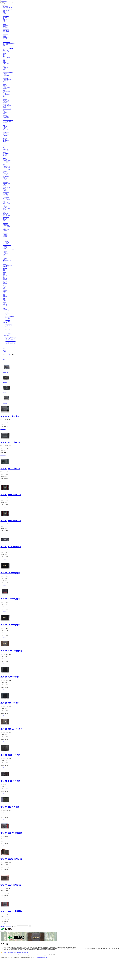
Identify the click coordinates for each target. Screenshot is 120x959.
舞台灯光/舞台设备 (10, 316)
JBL (4, 145)
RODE (4, 221)
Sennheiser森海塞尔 (7, 226)
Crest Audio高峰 (6, 65)
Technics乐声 (5, 251)
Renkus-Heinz (6, 217)
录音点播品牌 (9, 334)
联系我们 (5, 351)
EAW (4, 111)
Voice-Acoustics (6, 257)
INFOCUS (5, 141)
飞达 (4, 299)
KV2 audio (5, 154)
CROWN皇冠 (6, 63)
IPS (3, 142)
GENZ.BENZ (6, 130)
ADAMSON (5, 14)
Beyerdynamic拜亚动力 (8, 48)
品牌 (10, 354)
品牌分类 (5, 322)
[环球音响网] (3, 1)
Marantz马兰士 (6, 171)
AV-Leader (5, 38)
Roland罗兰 (5, 219)
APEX (4, 36)
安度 (4, 273)
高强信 (4, 302)
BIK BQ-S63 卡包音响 (10, 468)
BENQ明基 (5, 50)
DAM (4, 96)
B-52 (4, 55)
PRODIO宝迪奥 (6, 199)
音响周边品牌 (9, 327)
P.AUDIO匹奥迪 (6, 208)
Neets (4, 188)
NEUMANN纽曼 (6, 183)
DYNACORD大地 (7, 109)
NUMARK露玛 (6, 187)
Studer (4, 228)
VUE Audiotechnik (7, 255)
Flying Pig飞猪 (6, 122)
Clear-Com (5, 85)
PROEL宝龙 (5, 198)
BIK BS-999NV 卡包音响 (11, 911)
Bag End (4, 60)
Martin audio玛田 (6, 169)
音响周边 (8, 314)
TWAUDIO (5, 247)
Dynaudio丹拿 (6, 104)
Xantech (4, 263)
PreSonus (5, 207)
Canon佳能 (5, 67)
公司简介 (5, 952)
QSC (4, 212)
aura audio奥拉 (6, 37)
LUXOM (5, 165)
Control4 (4, 68)
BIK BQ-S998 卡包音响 (10, 520)
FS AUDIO (5, 129)
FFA (4, 128)
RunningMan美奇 (6, 215)
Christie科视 (5, 78)
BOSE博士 (5, 44)
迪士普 (4, 291)
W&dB (4, 259)
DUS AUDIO (6, 106)
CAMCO (5, 74)
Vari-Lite (4, 254)
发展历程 (10, 952)
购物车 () (2, 3)
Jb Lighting (5, 147)
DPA (4, 92)
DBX (4, 90)
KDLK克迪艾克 (6, 151)
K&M (4, 156)
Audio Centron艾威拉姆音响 (9, 43)
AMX (4, 12)
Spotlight (5, 231)
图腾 (4, 269)
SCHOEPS (5, 236)
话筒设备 (8, 313)
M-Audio (5, 178)
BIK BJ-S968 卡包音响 (10, 625)
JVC (4, 146)
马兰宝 (4, 300)
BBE (4, 59)
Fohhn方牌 (5, 127)
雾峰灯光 (5, 296)
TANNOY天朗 (6, 246)
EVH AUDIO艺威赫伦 (8, 120)
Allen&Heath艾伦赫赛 (7, 8)
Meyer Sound (5, 180)
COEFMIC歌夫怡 (6, 88)
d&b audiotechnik (6, 91)
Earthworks (5, 118)
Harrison (4, 139)
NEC (4, 184)
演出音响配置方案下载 (11, 337)
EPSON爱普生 (6, 116)
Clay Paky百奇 (6, 75)
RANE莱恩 (5, 218)
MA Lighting (5, 179)
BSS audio (5, 49)
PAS (4, 201)
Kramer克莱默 (6, 153)
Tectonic (4, 252)
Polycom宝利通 (6, 204)
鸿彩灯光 (5, 304)
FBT (4, 125)
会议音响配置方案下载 (11, 342)
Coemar (4, 76)
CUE (4, 69)
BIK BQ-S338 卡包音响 (10, 547)
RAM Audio (5, 223)
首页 (4, 308)
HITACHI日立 (6, 140)
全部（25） (5, 359)
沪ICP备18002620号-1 (42, 957)
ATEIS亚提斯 (6, 31)
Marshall (4, 177)
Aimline (4, 40)
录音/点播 (8, 321)
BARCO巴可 (6, 51)
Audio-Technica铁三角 (7, 7)
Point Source (5, 209)
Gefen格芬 (5, 136)
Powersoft (5, 206)
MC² (4, 172)
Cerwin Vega (5, 80)
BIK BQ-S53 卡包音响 (10, 442)
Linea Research (6, 168)
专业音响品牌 (9, 324)
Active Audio (5, 34)
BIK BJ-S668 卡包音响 (10, 755)
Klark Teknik (5, 155)
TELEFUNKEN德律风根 (8, 249)
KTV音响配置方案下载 (11, 338)
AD (3, 18)
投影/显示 (8, 320)
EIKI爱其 (5, 115)
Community (5, 70)
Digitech (4, 93)
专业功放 (8, 312)
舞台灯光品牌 (9, 329)
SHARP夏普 (5, 235)
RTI (4, 220)
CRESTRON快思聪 (7, 79)
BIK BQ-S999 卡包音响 (10, 494)
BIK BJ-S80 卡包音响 (9, 703)
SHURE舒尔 (5, 224)
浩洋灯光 (5, 281)
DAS (4, 95)
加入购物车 (3, 429)
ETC (4, 113)
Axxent (4, 26)
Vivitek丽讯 (5, 258)
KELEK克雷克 (6, 149)
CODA (4, 84)
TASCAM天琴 (6, 242)
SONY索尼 (5, 234)
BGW (4, 56)
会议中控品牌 (9, 331)
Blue (4, 61)
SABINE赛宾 (6, 229)
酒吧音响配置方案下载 (11, 339)
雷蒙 (4, 295)
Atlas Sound (5, 22)
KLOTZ (4, 152)
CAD (4, 66)
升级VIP (5, 349)
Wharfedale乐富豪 (7, 260)
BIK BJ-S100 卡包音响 (10, 677)
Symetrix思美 (6, 230)
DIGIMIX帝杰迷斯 (7, 105)
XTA (4, 261)
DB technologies (6, 94)
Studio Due (5, 233)
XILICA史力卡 (6, 264)
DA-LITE (5, 99)
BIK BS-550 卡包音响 (9, 807)
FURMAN (5, 126)
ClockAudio (5, 81)
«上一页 (2, 926)
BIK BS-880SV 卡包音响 (11, 859)
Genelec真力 (5, 135)
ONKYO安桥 (6, 192)
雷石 (4, 294)
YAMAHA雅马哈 (6, 266)
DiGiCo (4, 97)
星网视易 (5, 279)
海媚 (4, 282)
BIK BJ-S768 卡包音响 (10, 573)
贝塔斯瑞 (5, 290)
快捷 (4, 277)
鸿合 (4, 303)
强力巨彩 (5, 214)
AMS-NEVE (5, 19)
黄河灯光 (5, 305)
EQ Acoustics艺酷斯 (7, 121)
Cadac (4, 82)
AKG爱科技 (5, 6)
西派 (4, 288)
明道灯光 (5, 278)
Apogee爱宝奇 (6, 16)
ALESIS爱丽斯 (6, 29)
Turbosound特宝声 (7, 245)
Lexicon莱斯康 (6, 163)
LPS (4, 164)
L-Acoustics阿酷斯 (7, 160)
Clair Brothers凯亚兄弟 (8, 72)
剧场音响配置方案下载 (11, 343)
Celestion (5, 73)
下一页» (9, 926)
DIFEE (4, 107)
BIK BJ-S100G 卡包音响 (11, 651)
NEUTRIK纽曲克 (6, 190)
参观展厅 (5, 350)
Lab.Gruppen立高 (6, 161)
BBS (4, 46)
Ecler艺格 (5, 112)
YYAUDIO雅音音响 (7, 265)
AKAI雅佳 (5, 27)
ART (4, 32)
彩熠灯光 (5, 276)
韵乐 (4, 298)
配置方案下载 (6, 335)
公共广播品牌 (9, 330)
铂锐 (4, 292)
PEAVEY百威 (6, 195)
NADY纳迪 (5, 185)
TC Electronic (6, 241)
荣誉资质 (14, 952)
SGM (4, 237)
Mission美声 (5, 175)
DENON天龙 (6, 101)
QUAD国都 (5, 213)
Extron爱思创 (6, 117)
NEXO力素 (5, 182)
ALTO (4, 13)
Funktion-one (5, 123)
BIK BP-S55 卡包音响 (10, 416)
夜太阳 (4, 272)
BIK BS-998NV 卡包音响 (11, 833)
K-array (4, 158)
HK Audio (5, 138)
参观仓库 (24, 952)
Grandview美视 (6, 134)
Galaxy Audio (6, 132)
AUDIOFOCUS (6, 42)
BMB (4, 45)
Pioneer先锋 (5, 202)
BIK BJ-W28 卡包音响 (10, 599)
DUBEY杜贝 (6, 102)
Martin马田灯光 (6, 173)
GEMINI (5, 133)
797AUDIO (5, 286)
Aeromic (4, 39)
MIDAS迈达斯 (6, 176)
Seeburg (4, 240)
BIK (4, 54)
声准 (4, 270)
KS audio (5, 159)
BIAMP (4, 62)
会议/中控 (8, 318)
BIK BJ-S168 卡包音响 (10, 781)
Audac (4, 35)
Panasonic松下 (6, 197)
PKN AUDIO (6, 210)
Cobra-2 (4, 86)
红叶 (4, 285)
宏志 (4, 274)
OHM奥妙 (5, 193)
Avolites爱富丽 (6, 25)
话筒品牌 (8, 326)
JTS (4, 148)
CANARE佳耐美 (6, 87)
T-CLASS (5, 248)
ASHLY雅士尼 (6, 10)
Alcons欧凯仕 (6, 30)
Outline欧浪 (5, 194)
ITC (4, 144)
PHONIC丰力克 (6, 203)
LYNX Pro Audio (6, 167)
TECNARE (5, 253)
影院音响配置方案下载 (11, 341)
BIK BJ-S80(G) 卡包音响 (11, 729)
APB (4, 20)
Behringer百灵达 (6, 57)
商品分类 (5, 309)
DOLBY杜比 (6, 100)
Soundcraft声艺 (6, 225)
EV (3, 110)
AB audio (5, 17)
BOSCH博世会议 (6, 53)
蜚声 (4, 287)
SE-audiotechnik (6, 239)
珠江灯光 (5, 283)
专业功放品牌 (9, 325)
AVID (4, 11)
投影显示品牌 (9, 333)
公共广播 (8, 317)
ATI (4, 21)
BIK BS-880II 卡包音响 (10, 885)
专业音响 (8, 310)
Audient (4, 24)
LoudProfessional (6, 166)
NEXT (4, 189)
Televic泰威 (5, 243)
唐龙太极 (5, 268)
